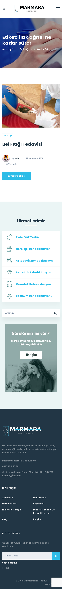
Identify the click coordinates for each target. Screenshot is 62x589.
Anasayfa (8, 49)
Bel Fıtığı (7, 135)
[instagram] (7, 568)
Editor (18, 158)
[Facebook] (3, 568)
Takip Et (56, 556)
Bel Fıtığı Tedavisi (22, 144)
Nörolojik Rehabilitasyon (33, 249)
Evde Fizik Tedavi (28, 237)
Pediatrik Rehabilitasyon (33, 272)
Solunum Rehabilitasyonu (34, 296)
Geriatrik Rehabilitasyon (33, 284)
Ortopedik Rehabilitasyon (34, 260)
